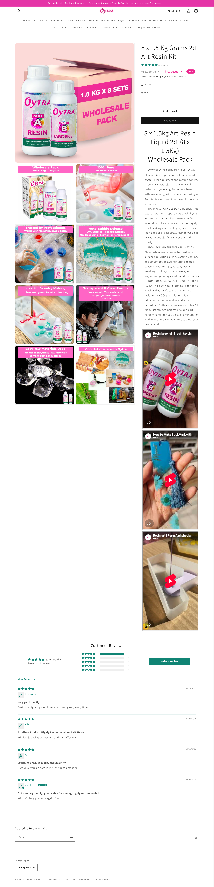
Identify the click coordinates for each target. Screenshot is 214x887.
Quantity (145, 92)
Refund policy (54, 879)
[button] (18, 11)
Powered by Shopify (35, 879)
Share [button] (148, 84)
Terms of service (85, 879)
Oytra (24, 879)
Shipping (160, 76)
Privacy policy (69, 879)
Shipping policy (103, 879)
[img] (26, 689)
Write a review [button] (169, 661)
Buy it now (170, 120)
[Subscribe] (71, 838)
